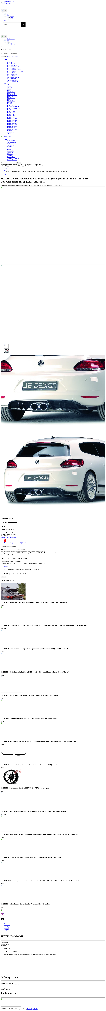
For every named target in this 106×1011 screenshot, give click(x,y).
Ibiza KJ (9, 102)
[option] (54, 40)
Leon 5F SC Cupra (12, 118)
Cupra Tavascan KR (12, 80)
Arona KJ (9, 86)
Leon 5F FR (10, 114)
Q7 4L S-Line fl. (11, 142)
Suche (18, 162)
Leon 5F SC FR (11, 121)
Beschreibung (7, 566)
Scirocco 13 (10, 151)
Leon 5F (9, 109)
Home (8, 14)
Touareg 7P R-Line (12, 160)
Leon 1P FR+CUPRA (13, 106)
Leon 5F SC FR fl (12, 123)
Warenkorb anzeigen (12, 56)
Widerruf (6, 928)
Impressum (7, 925)
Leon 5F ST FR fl (12, 129)
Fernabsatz (7, 929)
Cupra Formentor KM (13, 66)
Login (5, 932)
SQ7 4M (9, 146)
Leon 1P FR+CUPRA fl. (13, 108)
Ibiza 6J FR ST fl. (12, 95)
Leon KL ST (10, 132)
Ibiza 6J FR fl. (11, 92)
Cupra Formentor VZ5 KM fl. (15, 71)
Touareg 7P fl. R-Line (13, 158)
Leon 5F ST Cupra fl (12, 126)
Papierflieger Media (32, 1009)
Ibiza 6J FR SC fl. (12, 93)
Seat (11, 17)
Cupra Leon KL (11, 72)
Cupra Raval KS (11, 78)
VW (5, 20)
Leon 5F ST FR (11, 127)
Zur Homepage (11, 39)
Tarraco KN (10, 133)
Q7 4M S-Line (11, 145)
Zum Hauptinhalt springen (7, 1)
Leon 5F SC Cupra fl (12, 120)
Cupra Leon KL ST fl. (13, 77)
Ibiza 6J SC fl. (11, 98)
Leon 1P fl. (10, 105)
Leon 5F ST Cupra (12, 124)
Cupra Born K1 (11, 63)
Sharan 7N (10, 152)
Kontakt (6, 931)
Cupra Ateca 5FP (11, 62)
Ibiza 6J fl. (10, 90)
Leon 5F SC (10, 117)
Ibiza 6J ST (10, 99)
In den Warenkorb (7, 546)
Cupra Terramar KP (12, 81)
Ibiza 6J (9, 89)
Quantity (14, 546)
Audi (11, 19)
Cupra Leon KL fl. (12, 74)
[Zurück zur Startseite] (6, 3)
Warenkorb (13, 44)
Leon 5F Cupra (11, 111)
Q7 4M (9, 143)
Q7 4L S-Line (11, 140)
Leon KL (9, 130)
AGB (5, 923)
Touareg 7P (10, 155)
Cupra (12, 16)
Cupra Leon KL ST (12, 75)
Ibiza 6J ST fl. (11, 101)
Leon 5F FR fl (11, 115)
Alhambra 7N (10, 84)
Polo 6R (9, 149)
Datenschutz (7, 926)
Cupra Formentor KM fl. (13, 68)
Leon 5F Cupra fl (11, 112)
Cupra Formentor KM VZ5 (14, 69)
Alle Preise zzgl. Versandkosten (9, 537)
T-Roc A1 (10, 154)
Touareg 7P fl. (11, 157)
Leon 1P (9, 104)
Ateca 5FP (10, 87)
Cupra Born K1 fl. (12, 65)
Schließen (3, 56)
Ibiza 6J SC (10, 96)
